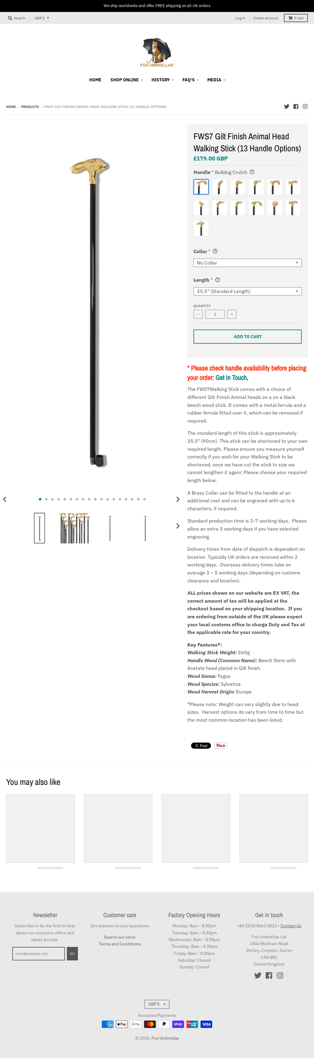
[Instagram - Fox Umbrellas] (305, 106)
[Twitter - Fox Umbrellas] (286, 106)
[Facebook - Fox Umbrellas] (296, 106)
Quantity (202, 306)
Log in (240, 18)
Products (30, 107)
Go (72, 954)
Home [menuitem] (95, 80)
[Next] (177, 499)
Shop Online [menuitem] (124, 80)
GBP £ (40, 18)
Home (11, 107)
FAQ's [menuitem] (188, 80)
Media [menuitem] (214, 80)
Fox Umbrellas (165, 1038)
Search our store (120, 937)
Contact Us (291, 926)
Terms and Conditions (120, 944)
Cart (299, 18)
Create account (265, 18)
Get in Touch (231, 377)
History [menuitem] (160, 80)
